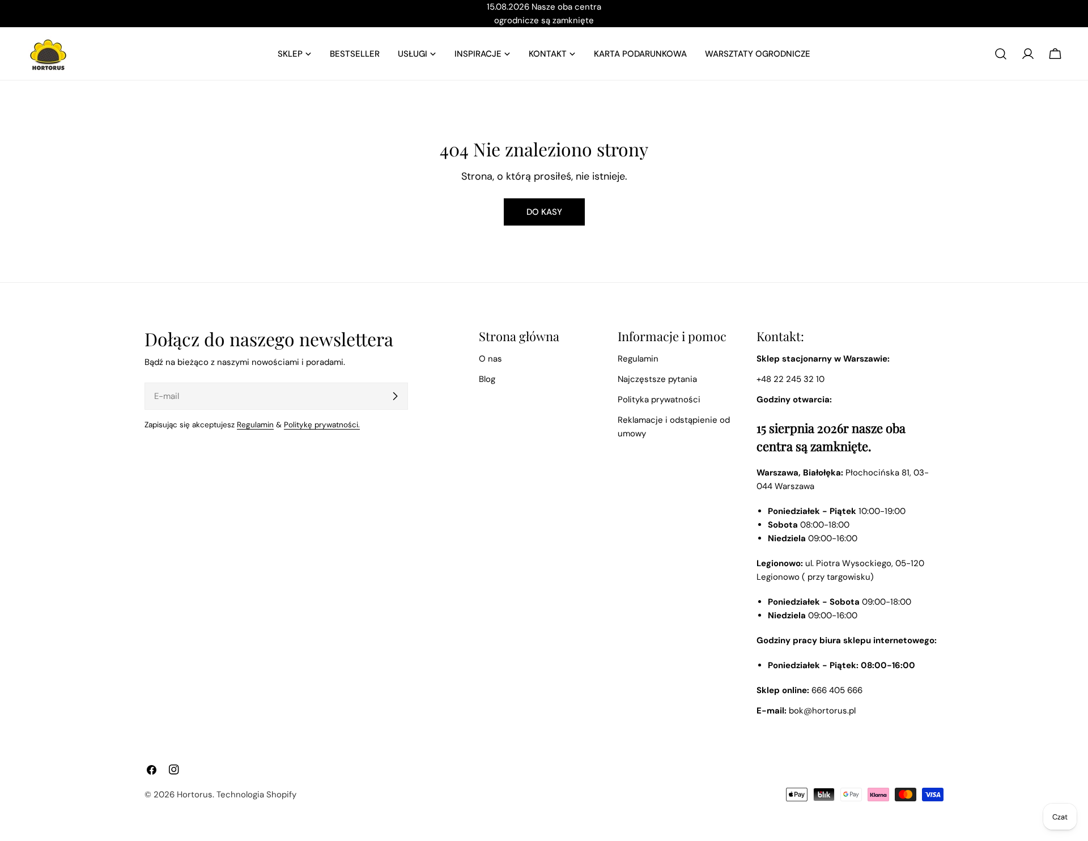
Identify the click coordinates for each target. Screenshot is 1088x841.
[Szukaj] (1000, 54)
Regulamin (255, 425)
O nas (490, 358)
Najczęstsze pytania (657, 379)
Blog (487, 379)
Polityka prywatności (659, 399)
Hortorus (194, 794)
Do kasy (544, 212)
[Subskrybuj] (395, 396)
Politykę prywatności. (322, 425)
